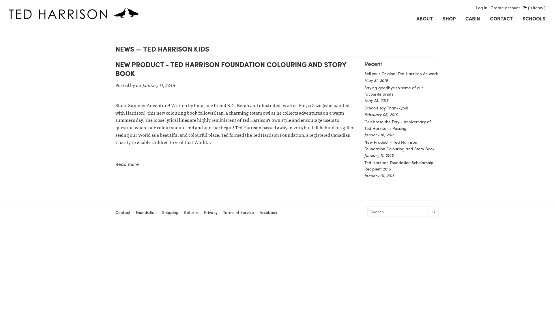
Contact (501, 18)
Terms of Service (238, 212)
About (424, 18)
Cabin (472, 18)
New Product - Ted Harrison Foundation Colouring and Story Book (230, 68)
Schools (534, 18)
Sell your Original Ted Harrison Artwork (401, 73)
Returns (191, 212)
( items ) (536, 7)
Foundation (146, 212)
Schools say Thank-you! (386, 108)
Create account (505, 7)
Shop (449, 18)
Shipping (170, 212)
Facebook (268, 212)
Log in (481, 7)
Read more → (130, 164)
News (124, 49)
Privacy (211, 212)
